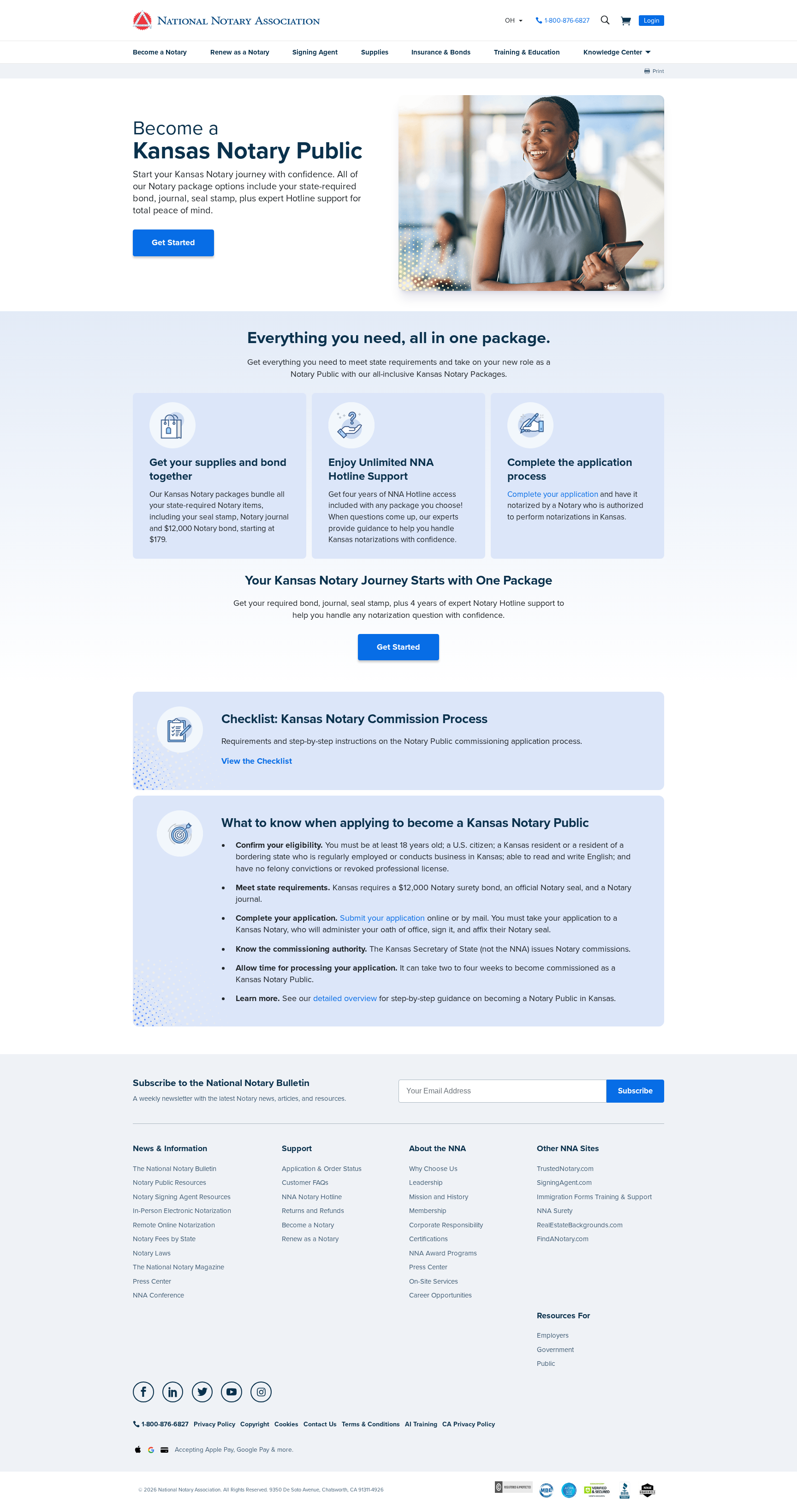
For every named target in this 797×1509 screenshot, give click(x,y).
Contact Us (320, 1424)
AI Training (421, 1424)
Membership (427, 1211)
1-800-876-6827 (567, 20)
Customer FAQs (305, 1182)
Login (652, 20)
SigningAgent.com (564, 1182)
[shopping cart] (623, 20)
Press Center (152, 1281)
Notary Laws (152, 1253)
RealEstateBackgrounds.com (580, 1225)
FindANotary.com (563, 1239)
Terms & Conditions (371, 1424)
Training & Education (527, 52)
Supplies (374, 52)
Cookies (286, 1424)
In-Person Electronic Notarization (182, 1211)
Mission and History (438, 1197)
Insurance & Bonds (440, 52)
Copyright (254, 1424)
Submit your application (382, 918)
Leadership (426, 1182)
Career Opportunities (440, 1295)
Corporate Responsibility (446, 1225)
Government (555, 1350)
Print (658, 71)
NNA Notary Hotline (312, 1197)
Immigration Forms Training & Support (594, 1197)
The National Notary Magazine (178, 1267)
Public (546, 1363)
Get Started (173, 242)
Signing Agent (315, 52)
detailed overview (345, 998)
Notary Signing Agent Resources (182, 1197)
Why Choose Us (433, 1169)
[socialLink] (146, 1392)
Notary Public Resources (169, 1182)
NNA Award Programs (443, 1253)
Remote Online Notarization (174, 1225)
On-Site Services (433, 1281)
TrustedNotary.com (565, 1169)
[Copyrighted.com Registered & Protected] (514, 1487)
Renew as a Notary (239, 52)
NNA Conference (158, 1295)
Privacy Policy (214, 1424)
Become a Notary (160, 52)
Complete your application (552, 494)
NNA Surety (554, 1211)
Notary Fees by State (164, 1239)
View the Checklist (256, 761)
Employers (553, 1335)
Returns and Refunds (313, 1211)
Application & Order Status (322, 1169)
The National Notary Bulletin (174, 1169)
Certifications (428, 1239)
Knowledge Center (612, 52)
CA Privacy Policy (468, 1424)
